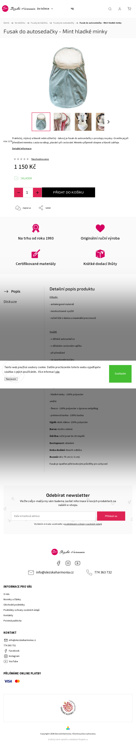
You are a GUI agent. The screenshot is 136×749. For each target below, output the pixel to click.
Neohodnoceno (40, 159)
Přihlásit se (111, 516)
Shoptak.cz (83, 739)
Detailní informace (22, 148)
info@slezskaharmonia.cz (55, 572)
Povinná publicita (12, 621)
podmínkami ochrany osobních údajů (83, 524)
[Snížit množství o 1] (18, 192)
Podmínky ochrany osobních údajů (21, 610)
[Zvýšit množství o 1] (37, 192)
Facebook (58, 563)
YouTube (77, 563)
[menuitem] (45, 9)
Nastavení (11, 379)
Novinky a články (12, 599)
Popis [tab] (15, 291)
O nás (7, 594)
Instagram (68, 563)
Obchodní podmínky (14, 605)
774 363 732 (103, 572)
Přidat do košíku (68, 192)
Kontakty (8, 615)
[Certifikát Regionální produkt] (68, 708)
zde (57, 372)
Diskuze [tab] (10, 302)
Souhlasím (120, 374)
